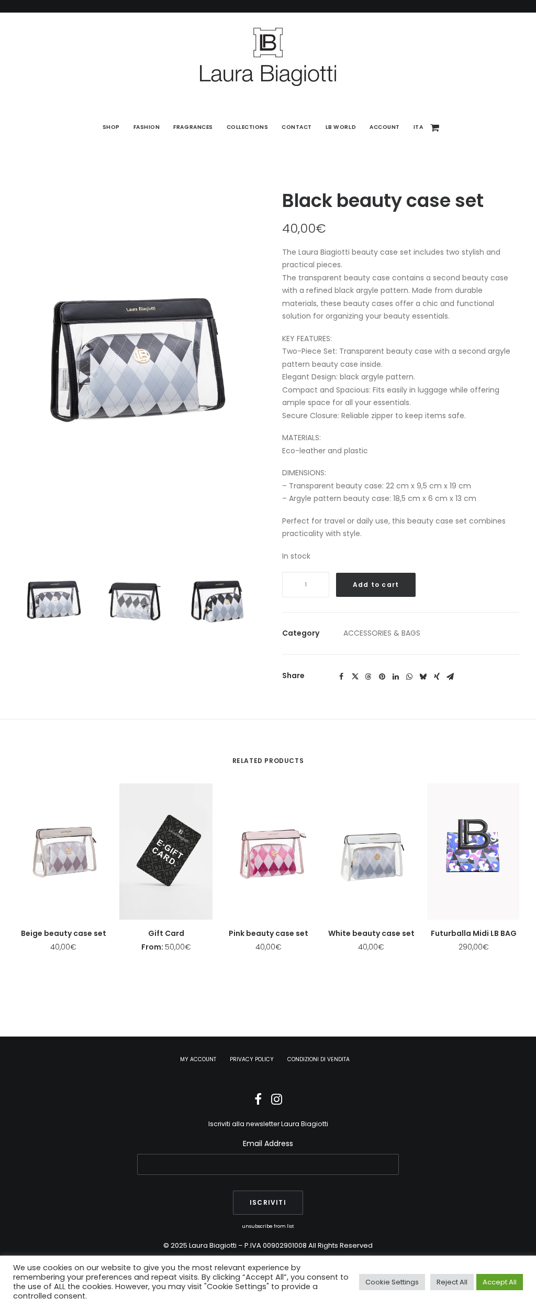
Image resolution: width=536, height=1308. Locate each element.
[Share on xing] (436, 676)
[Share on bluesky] (423, 676)
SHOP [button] (111, 127)
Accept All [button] (500, 1282)
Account (385, 127)
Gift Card (166, 933)
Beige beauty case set (63, 933)
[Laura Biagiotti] (268, 56)
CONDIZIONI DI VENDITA (318, 1059)
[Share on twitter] (355, 676)
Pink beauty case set (268, 933)
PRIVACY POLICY (252, 1059)
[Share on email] (450, 676)
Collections (248, 127)
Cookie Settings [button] (392, 1282)
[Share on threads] (368, 676)
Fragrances (193, 127)
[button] (135, 364)
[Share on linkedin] (395, 676)
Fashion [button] (146, 127)
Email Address (268, 1143)
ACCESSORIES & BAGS (381, 633)
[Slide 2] (135, 601)
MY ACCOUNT (198, 1059)
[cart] (435, 127)
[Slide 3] (217, 601)
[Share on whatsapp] (409, 676)
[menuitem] (111, 127)
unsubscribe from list (268, 1226)
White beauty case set (371, 933)
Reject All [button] (452, 1282)
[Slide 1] (53, 601)
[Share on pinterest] (382, 676)
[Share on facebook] (341, 676)
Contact (297, 127)
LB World (341, 127)
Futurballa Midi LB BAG (474, 933)
